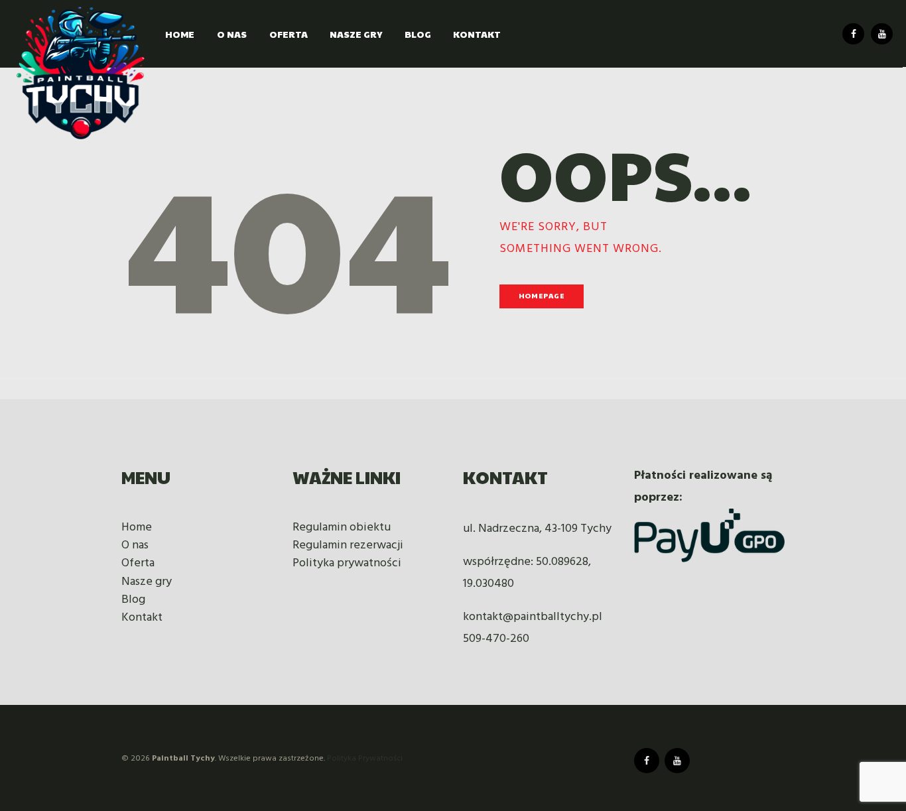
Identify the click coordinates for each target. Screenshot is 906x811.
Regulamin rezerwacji (347, 545)
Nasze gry (146, 582)
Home (136, 527)
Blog (133, 599)
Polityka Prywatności (365, 758)
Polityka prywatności (346, 563)
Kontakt (141, 617)
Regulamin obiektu (341, 527)
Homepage (541, 295)
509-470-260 (496, 639)
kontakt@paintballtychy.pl (532, 617)
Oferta (138, 563)
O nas (135, 545)
